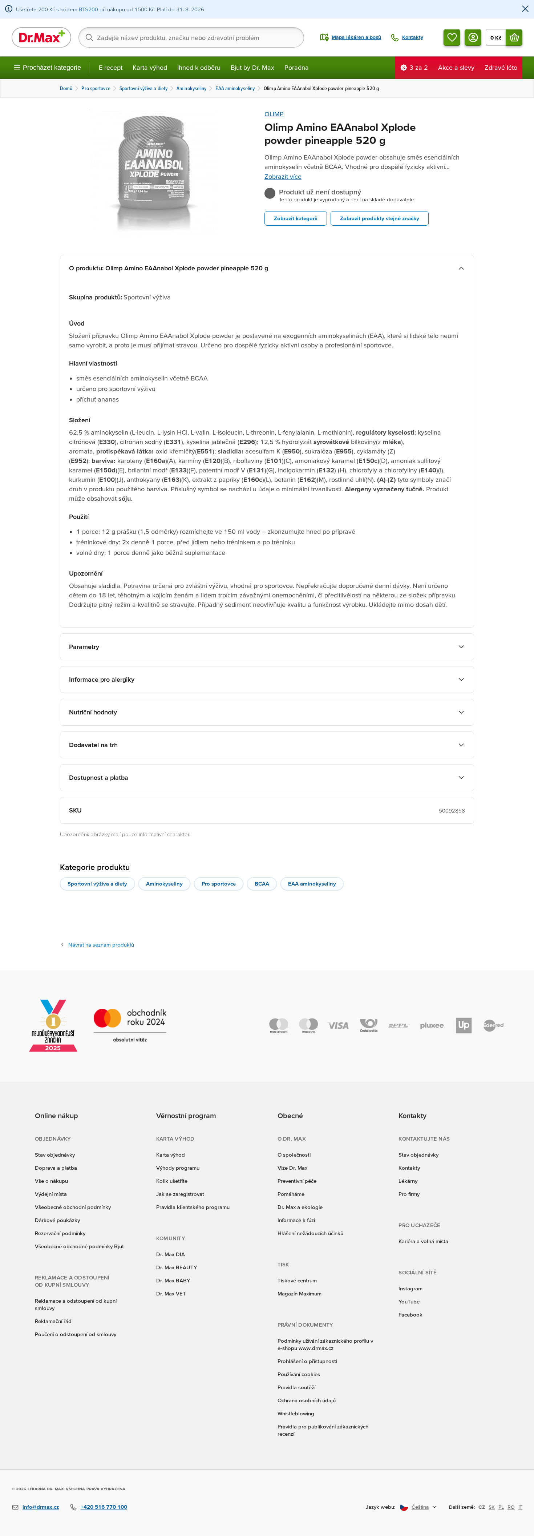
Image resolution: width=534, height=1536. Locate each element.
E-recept (110, 67)
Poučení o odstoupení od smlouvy (75, 1334)
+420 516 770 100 (104, 1507)
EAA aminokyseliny (312, 883)
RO (511, 1507)
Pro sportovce (219, 883)
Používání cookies (299, 1374)
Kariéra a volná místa (423, 1241)
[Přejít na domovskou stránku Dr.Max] (41, 37)
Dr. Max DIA (170, 1254)
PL (501, 1507)
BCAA (262, 883)
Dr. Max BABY (173, 1280)
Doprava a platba (56, 1168)
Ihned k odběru (199, 67)
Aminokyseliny (164, 883)
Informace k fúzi (296, 1220)
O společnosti (294, 1155)
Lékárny (408, 1181)
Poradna (296, 67)
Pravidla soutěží (296, 1387)
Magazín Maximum (299, 1293)
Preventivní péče (297, 1181)
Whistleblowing (296, 1413)
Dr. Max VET (171, 1293)
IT (520, 1507)
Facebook (410, 1314)
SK (492, 1507)
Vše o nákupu (51, 1181)
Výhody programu (177, 1168)
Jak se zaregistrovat (180, 1194)
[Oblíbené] (452, 37)
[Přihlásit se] (473, 37)
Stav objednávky (55, 1155)
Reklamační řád (53, 1321)
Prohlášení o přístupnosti (307, 1361)
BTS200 (88, 9)
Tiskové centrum (297, 1280)
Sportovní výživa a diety (97, 883)
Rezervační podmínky (60, 1233)
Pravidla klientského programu (193, 1207)
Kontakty (409, 1168)
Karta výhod (150, 67)
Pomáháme (291, 1194)
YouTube (409, 1301)
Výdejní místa (51, 1194)
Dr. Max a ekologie (300, 1207)
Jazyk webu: (381, 1507)
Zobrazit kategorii (295, 218)
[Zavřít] (525, 9)
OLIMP (274, 114)
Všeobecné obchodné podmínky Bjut (79, 1246)
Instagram (410, 1288)
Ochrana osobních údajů (307, 1400)
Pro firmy (409, 1194)
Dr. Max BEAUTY (176, 1267)
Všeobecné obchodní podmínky (73, 1207)
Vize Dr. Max (292, 1168)
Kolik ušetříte (171, 1181)
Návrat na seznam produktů (101, 945)
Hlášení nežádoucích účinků (310, 1233)
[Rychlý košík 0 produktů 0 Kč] (514, 37)
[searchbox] (191, 37)
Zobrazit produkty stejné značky (379, 218)
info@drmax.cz (41, 1507)
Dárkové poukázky (57, 1220)
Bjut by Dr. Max (252, 67)
